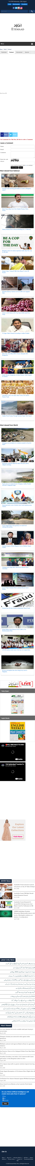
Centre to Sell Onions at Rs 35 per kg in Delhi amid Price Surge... (16, 313)
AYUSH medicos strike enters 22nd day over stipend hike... (16, 650)
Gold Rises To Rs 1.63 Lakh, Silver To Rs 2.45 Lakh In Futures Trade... (15, 396)
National (9, 49)
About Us (9, 1157)
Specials (27, 52)
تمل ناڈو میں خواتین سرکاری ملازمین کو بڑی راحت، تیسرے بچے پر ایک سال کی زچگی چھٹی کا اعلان (18, 1005)
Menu (2, 43)
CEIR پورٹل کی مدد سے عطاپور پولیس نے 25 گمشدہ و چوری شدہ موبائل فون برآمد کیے (19, 1009)
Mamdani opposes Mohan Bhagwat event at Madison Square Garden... (16, 546)
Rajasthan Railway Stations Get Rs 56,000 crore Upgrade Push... (16, 292)
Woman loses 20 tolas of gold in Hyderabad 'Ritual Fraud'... (16, 608)
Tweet (14, 134)
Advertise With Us (17, 1157)
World (5, 49)
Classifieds (24, 4)
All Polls (26, 1157)
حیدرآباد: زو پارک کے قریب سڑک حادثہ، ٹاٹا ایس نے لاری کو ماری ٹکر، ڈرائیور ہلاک (20, 984)
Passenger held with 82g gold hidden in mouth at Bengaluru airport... (16, 189)
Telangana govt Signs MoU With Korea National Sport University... (15, 568)
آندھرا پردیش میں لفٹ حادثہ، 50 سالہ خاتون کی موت (25, 988)
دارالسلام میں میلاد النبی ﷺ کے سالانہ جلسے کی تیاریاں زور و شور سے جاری (22, 976)
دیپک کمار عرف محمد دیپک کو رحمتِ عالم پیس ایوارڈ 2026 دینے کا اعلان (22, 972)
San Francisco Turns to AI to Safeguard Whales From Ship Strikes (17, 1051)
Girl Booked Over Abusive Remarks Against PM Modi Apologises (17, 1078)
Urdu (9, 4)
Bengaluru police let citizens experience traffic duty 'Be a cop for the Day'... (17, 251)
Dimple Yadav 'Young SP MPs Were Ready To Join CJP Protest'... (15, 272)
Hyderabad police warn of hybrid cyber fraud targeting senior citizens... (17, 506)
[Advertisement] (17, 17)
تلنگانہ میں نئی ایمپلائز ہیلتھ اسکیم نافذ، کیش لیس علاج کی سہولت (24, 968)
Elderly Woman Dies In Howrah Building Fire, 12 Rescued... (17, 229)
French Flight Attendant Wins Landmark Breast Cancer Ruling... (15, 588)
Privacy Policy (11, 1159)
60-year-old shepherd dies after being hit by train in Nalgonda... (14, 671)
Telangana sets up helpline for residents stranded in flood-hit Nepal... (16, 443)
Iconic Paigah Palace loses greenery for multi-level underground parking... (14, 526)
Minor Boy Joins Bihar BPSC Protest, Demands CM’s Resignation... (15, 354)
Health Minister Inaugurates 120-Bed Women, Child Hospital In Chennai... (17, 375)
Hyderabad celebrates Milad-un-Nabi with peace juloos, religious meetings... (15, 464)
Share (5, 134)
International (19, 52)
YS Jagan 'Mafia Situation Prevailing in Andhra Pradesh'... (16, 333)
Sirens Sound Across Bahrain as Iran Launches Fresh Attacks (16, 1084)
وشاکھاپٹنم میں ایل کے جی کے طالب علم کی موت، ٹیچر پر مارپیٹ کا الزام (23, 996)
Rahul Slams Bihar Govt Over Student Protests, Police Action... (15, 209)
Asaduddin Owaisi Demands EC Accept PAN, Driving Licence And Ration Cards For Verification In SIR (23, 904)
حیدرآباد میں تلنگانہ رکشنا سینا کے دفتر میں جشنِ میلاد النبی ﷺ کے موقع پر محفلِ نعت (20, 964)
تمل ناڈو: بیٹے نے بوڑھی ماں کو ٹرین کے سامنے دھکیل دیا (25, 992)
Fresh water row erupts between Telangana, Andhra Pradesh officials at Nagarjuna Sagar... (16, 484)
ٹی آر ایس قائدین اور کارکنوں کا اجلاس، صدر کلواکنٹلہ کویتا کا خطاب (23, 1021)
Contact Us (19, 1159)
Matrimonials (16, 4)
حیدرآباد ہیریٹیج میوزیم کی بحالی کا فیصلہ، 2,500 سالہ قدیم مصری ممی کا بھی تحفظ (21, 1017)
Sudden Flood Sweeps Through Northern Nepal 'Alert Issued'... (17, 416)
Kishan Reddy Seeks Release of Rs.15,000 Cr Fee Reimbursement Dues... (14, 630)
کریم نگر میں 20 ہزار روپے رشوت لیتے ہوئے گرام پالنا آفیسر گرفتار (23, 1001)
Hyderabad (4, 52)
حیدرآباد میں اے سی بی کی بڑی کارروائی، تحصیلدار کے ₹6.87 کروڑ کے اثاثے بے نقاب (19, 980)
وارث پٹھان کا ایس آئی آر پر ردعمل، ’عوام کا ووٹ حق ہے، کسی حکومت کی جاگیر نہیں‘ (20, 1013)
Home (1, 49)
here (26, 165)
